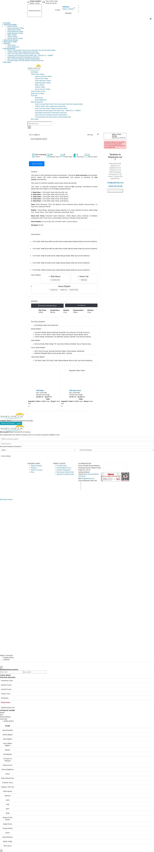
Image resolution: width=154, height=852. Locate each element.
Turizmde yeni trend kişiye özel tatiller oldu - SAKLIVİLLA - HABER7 (30, 55)
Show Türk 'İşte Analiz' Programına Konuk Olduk (23, 54)
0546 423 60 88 (115, 186)
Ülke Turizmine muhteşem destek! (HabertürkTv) (23, 59)
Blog (32, 472)
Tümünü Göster (12, 26)
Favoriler (57, 10)
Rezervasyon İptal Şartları (65, 472)
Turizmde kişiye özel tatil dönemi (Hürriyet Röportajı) (25, 60)
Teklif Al (46, 10)
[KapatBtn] (151, 19)
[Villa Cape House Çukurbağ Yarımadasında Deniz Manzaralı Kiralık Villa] (77, 380)
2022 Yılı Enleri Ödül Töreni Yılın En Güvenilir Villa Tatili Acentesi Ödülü (31, 50)
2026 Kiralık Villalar (10, 24)
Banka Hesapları (36, 465)
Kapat (19, 423)
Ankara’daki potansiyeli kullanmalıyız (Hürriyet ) (23, 57)
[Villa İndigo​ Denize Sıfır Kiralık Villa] (44, 380)
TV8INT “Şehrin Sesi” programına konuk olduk (22, 52)
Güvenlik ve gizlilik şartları (65, 474)
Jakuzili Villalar (12, 36)
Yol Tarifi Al (81, 305)
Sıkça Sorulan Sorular (11, 40)
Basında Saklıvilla (9, 48)
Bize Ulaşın (7, 62)
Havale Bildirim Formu (64, 468)
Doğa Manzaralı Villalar (15, 33)
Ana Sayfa (7, 23)
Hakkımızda (11, 45)
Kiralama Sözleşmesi (63, 470)
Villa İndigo (40, 390)
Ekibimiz (34, 468)
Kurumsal (7, 43)
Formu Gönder (6, 456)
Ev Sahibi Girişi (62, 465)
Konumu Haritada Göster (48, 306)
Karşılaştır (68, 13)
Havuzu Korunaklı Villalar (15, 28)
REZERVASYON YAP (8, 708)
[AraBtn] (29, 127)
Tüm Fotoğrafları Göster (39, 139)
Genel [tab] (37, 164)
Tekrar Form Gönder (8, 423)
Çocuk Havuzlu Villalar (15, 38)
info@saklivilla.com (115, 183)
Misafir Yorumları (37, 470)
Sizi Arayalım (115, 191)
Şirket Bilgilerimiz (13, 47)
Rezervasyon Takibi (10, 42)
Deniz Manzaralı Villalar (15, 31)
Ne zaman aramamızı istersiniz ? (11, 446)
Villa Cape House (75, 390)
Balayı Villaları (12, 35)
